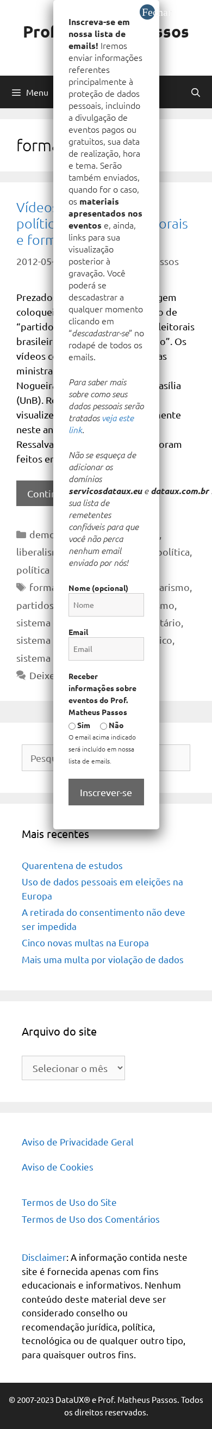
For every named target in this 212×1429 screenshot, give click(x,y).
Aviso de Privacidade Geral (78, 1141)
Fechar (148, 12)
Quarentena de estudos (72, 865)
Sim (83, 725)
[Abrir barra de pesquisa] (195, 92)
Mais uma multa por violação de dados (103, 959)
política (32, 569)
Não (115, 725)
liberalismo (41, 551)
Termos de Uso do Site (69, 1202)
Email (78, 632)
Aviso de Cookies (57, 1166)
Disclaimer (44, 1256)
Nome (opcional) (98, 588)
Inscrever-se (106, 792)
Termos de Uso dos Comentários (91, 1218)
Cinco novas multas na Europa (85, 942)
